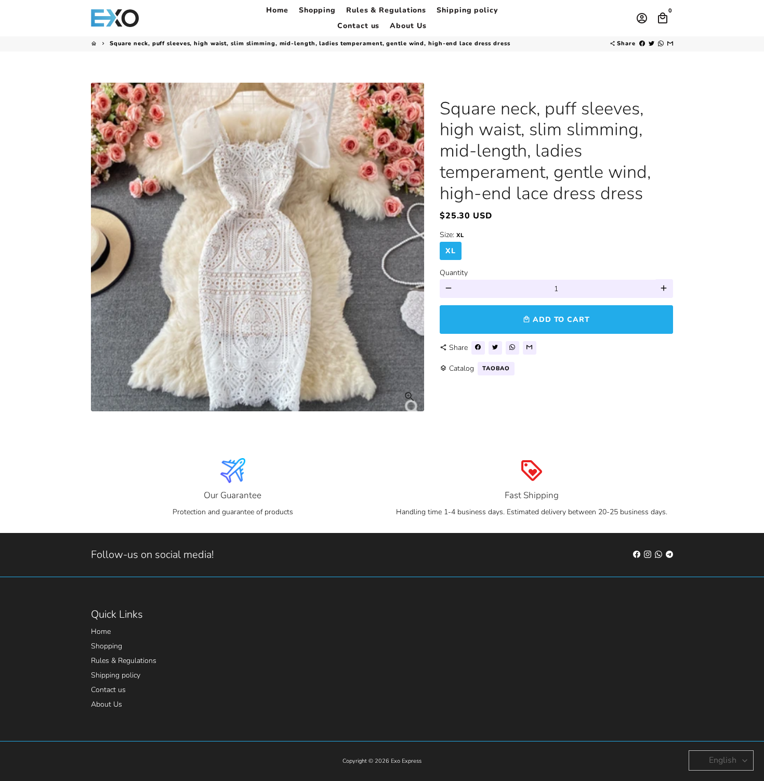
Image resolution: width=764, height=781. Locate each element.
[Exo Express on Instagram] (647, 554)
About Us (408, 26)
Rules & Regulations (386, 10)
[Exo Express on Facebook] (636, 554)
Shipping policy (467, 10)
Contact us (358, 26)
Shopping (317, 10)
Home (277, 10)
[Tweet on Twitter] (651, 43)
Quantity (454, 272)
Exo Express (406, 761)
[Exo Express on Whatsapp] (658, 554)
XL (450, 250)
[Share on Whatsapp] (661, 43)
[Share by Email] (670, 43)
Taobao (496, 368)
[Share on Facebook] (642, 43)
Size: (452, 234)
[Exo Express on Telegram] (669, 554)
